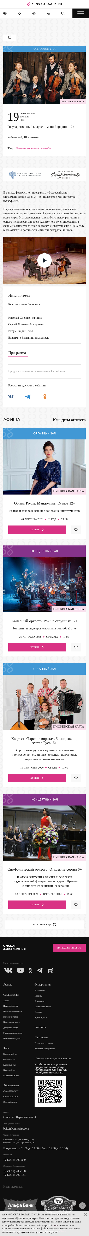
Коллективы (40, 990)
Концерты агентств (69, 420)
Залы (6, 1048)
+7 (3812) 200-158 (14, 1171)
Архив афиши (41, 1017)
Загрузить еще (42, 924)
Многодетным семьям (12, 1033)
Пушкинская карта (11, 1022)
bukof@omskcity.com (16, 1128)
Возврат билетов (10, 1017)
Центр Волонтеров (43, 1006)
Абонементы (11, 1085)
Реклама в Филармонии (45, 1048)
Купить (35, 529)
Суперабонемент (10, 1102)
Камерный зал (9, 1065)
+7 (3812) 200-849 (14, 1159)
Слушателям (11, 994)
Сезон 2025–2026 (10, 1096)
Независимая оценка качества (53, 1058)
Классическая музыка (27, 148)
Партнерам (41, 1037)
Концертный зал (10, 1054)
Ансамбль (46, 148)
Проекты (38, 996)
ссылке (58, 1072)
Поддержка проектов (44, 1043)
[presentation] (82, 1205)
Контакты (40, 1027)
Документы (39, 1001)
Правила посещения (11, 1038)
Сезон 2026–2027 (10, 1091)
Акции (6, 1000)
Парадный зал (9, 1070)
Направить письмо (69, 948)
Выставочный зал (11, 1075)
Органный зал (9, 1059)
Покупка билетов (10, 1006)
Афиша (7, 984)
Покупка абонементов (12, 1011)
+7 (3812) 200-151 (14, 1174)
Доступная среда (10, 1027)
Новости (38, 1012)
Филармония (43, 984)
